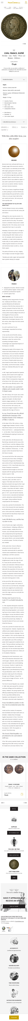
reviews (7, 923)
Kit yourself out (14, 832)
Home (5, 7)
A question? (4, 129)
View (14, 877)
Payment (23, 127)
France (14, 7)
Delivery (14, 127)
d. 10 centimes (8, 8)
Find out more (14, 906)
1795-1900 (21, 7)
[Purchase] (21, 794)
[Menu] (12, 927)
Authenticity (4, 127)
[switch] (9, 931)
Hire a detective (14, 855)
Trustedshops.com (19, 921)
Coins (10, 7)
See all (14, 809)
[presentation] (3, 44)
